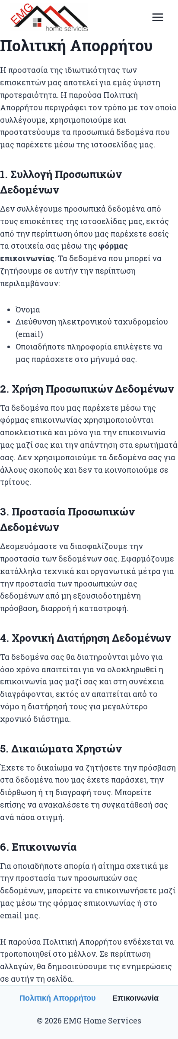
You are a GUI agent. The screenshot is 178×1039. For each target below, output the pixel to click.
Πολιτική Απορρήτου (57, 998)
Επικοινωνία (135, 998)
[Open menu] (157, 17)
